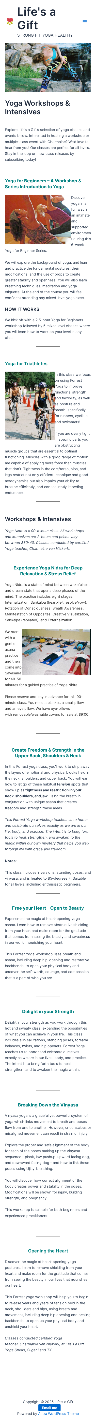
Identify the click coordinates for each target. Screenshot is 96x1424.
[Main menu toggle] (85, 21)
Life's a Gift (36, 18)
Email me (49, 1408)
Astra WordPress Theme (58, 1413)
